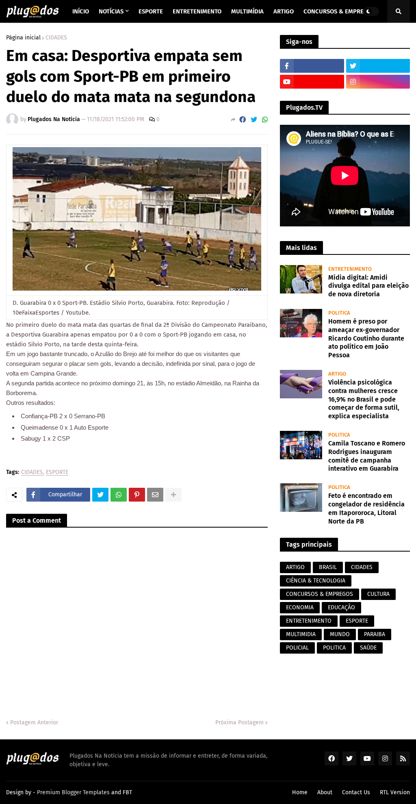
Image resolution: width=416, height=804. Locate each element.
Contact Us (356, 792)
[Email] (155, 495)
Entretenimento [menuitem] (197, 11)
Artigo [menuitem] (283, 11)
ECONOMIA (300, 607)
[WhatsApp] (265, 119)
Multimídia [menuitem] (247, 11)
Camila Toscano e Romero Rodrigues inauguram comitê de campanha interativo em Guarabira (366, 455)
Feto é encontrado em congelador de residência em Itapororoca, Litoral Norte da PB (366, 508)
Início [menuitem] (80, 11)
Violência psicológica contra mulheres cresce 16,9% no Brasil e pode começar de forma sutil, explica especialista (363, 399)
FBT (127, 792)
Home (300, 792)
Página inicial (23, 38)
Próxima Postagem (239, 722)
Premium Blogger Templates (73, 792)
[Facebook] (242, 119)
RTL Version (395, 792)
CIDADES (56, 38)
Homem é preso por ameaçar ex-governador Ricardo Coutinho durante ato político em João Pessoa (366, 338)
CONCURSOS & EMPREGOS (319, 594)
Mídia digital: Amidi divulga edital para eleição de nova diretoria (368, 286)
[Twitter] (254, 119)
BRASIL (328, 567)
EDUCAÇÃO (341, 607)
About (324, 792)
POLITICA (334, 647)
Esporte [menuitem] (151, 11)
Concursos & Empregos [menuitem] (339, 11)
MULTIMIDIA (301, 634)
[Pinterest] (137, 495)
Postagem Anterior (34, 722)
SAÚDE (368, 647)
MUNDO (340, 634)
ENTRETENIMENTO (309, 620)
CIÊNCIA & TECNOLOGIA (315, 580)
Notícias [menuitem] (111, 11)
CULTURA (378, 594)
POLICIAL (297, 647)
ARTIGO (295, 567)
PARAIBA (374, 634)
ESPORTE (57, 472)
